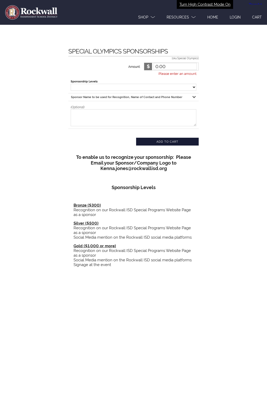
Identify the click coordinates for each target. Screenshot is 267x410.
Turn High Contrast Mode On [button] (204, 4)
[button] (146, 17)
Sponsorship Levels (84, 81)
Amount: (134, 67)
